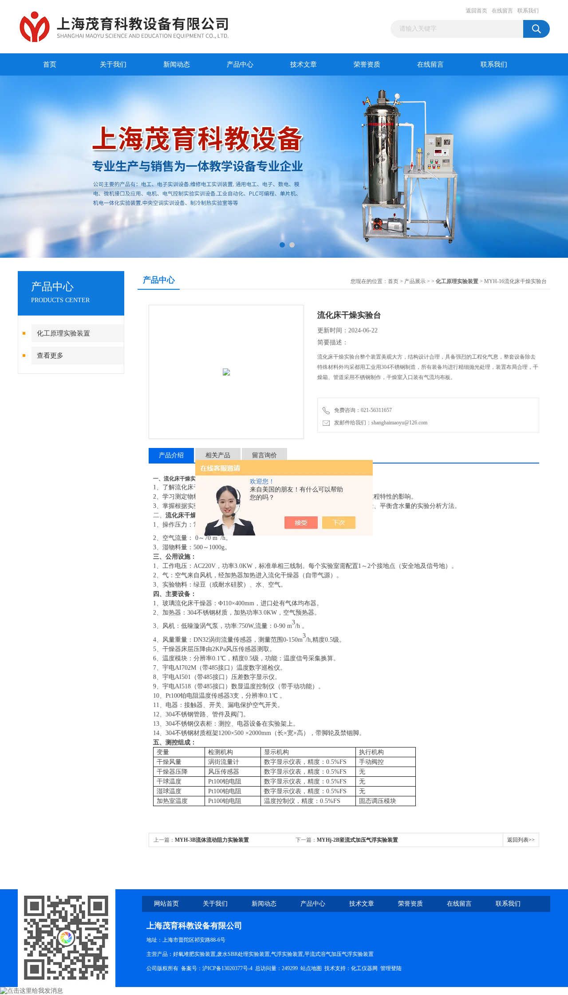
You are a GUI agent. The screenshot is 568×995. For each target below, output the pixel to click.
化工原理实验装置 (63, 333)
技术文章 (303, 64)
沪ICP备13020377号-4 (227, 968)
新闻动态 (176, 64)
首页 (49, 64)
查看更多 (50, 355)
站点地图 (311, 968)
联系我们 (528, 11)
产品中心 (240, 64)
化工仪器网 (364, 968)
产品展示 (415, 281)
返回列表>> (521, 840)
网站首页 (166, 903)
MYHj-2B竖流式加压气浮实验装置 (357, 840)
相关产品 (217, 455)
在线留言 (502, 11)
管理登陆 (391, 968)
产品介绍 (171, 455)
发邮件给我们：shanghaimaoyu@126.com (379, 423)
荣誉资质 (367, 64)
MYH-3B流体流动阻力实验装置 (212, 840)
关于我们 (113, 64)
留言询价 (264, 455)
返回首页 (476, 11)
